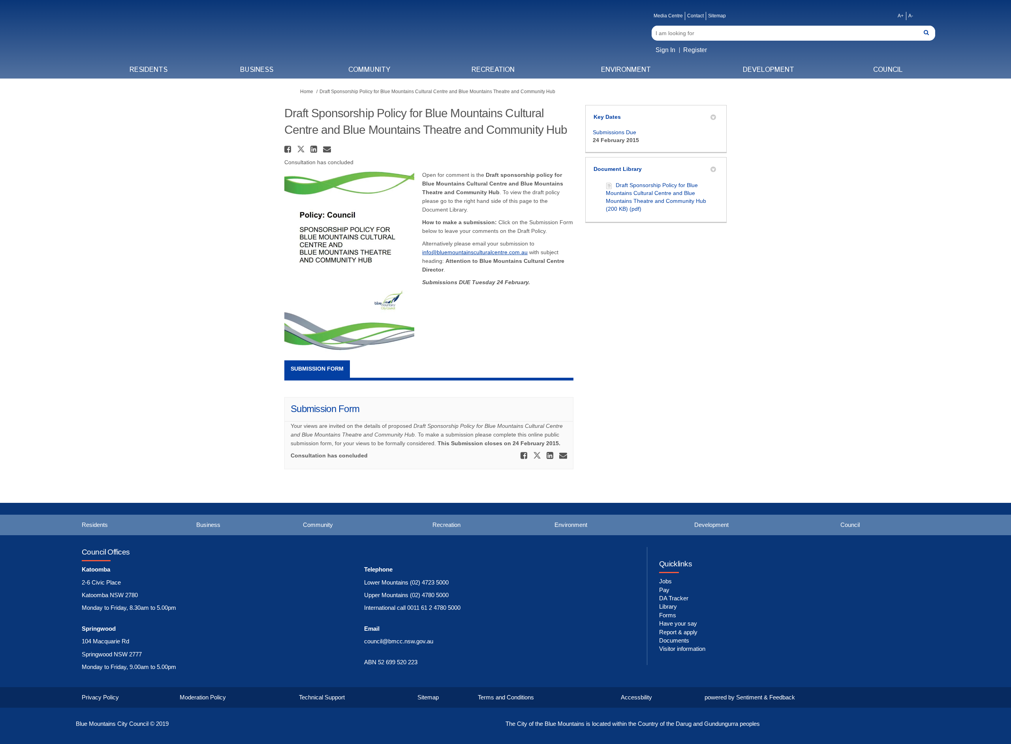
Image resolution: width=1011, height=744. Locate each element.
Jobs (665, 581)
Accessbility (636, 697)
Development (768, 70)
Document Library (618, 169)
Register (695, 50)
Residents (148, 70)
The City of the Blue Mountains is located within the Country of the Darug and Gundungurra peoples (633, 723)
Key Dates (607, 117)
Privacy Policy (100, 697)
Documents (674, 640)
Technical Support (322, 697)
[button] (288, 149)
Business (256, 70)
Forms (667, 615)
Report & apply (678, 632)
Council (888, 70)
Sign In (665, 50)
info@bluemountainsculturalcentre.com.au (475, 252)
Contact (695, 16)
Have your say (678, 623)
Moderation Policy (203, 697)
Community (369, 70)
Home (306, 91)
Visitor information (682, 648)
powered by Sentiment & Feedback (750, 697)
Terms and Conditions (506, 697)
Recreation (493, 70)
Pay (664, 590)
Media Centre (668, 16)
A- (910, 16)
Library (668, 606)
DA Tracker (673, 598)
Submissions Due (614, 132)
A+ (901, 16)
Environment (626, 70)
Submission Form (317, 368)
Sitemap (717, 16)
